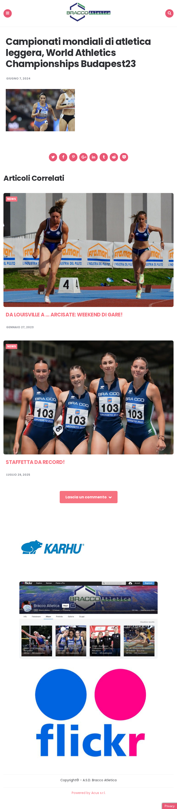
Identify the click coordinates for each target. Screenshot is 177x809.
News (11, 199)
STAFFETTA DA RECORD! (35, 462)
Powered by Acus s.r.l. (89, 793)
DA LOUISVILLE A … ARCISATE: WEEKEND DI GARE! (64, 314)
